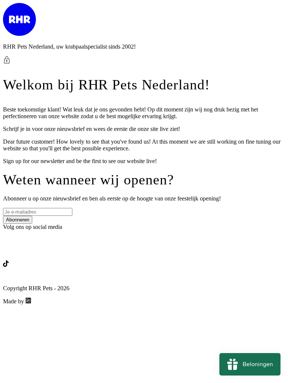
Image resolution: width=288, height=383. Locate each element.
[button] (144, 60)
